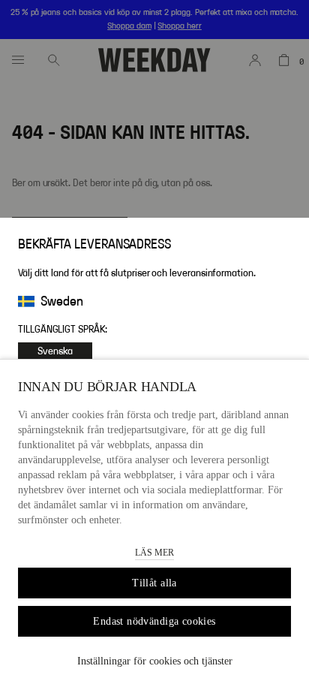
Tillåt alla (154, 583)
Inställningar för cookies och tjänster (154, 661)
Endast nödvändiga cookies (154, 621)
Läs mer (154, 552)
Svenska (55, 351)
